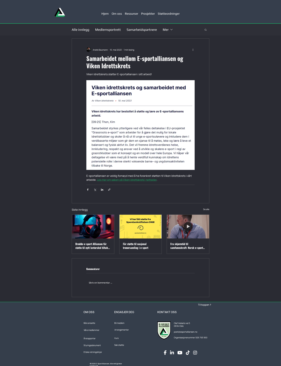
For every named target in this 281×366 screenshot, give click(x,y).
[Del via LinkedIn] (102, 189)
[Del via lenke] (109, 189)
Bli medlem (119, 323)
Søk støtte (119, 345)
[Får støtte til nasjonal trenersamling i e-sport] (140, 226)
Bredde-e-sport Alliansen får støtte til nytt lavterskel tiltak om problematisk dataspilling (91, 246)
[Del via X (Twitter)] (95, 189)
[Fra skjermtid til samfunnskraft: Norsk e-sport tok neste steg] (188, 226)
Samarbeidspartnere (142, 30)
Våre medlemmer (91, 330)
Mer (166, 30)
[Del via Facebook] (87, 189)
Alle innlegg (80, 30)
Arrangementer (121, 329)
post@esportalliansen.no (185, 331)
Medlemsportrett (108, 30)
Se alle (206, 209)
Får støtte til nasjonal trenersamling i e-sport (135, 246)
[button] (131, 12)
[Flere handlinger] (193, 49)
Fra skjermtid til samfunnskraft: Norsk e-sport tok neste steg (186, 246)
